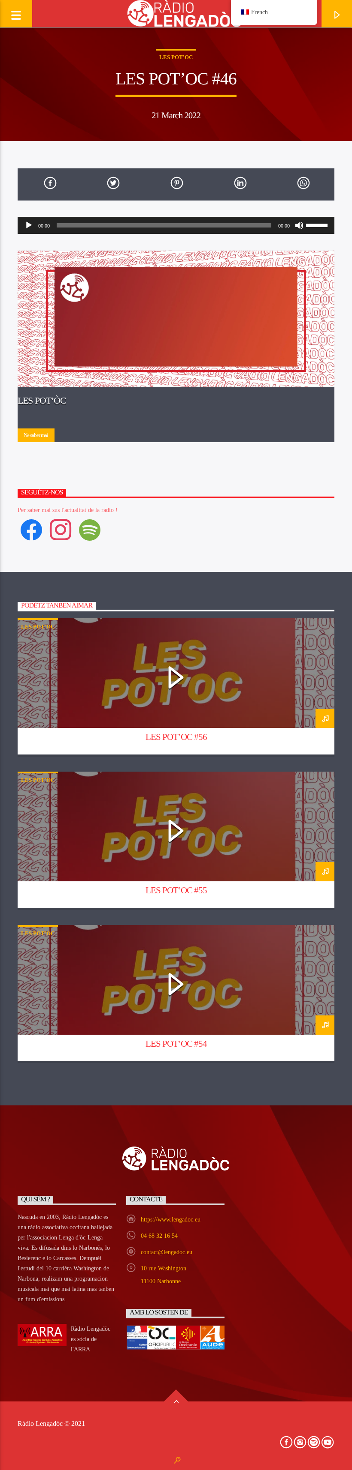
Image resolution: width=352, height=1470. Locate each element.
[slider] (318, 224)
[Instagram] (61, 529)
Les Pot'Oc (176, 57)
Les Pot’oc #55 (176, 890)
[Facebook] (31, 529)
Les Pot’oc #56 (176, 737)
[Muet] (299, 225)
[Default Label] (90, 529)
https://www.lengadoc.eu (170, 1219)
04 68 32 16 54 (159, 1236)
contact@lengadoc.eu (166, 1252)
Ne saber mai (36, 435)
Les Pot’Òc (42, 400)
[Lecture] (28, 225)
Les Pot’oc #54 (176, 1043)
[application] (176, 225)
